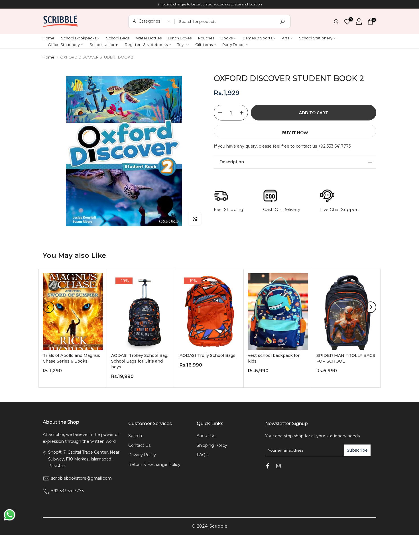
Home (48, 38)
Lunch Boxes (180, 38)
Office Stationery (64, 44)
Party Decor (233, 44)
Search (135, 435)
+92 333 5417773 (334, 146)
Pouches (206, 38)
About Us (206, 435)
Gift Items (204, 44)
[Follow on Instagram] (278, 465)
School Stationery (315, 38)
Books (227, 38)
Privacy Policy (142, 454)
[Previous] (48, 307)
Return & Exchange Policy (154, 464)
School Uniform (104, 44)
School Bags (117, 38)
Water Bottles (149, 38)
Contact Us (139, 445)
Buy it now (295, 132)
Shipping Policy (212, 445)
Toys (181, 44)
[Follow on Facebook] (267, 465)
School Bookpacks (78, 38)
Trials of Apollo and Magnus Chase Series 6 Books (71, 358)
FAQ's (202, 454)
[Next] (370, 307)
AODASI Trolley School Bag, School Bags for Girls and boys (139, 361)
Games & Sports (257, 38)
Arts (285, 38)
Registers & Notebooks (146, 44)
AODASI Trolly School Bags (207, 355)
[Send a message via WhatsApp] (9, 515)
